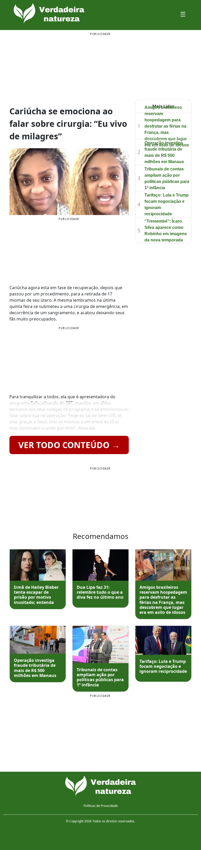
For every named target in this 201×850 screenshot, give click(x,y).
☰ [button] (183, 14)
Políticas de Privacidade (100, 806)
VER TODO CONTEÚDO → (69, 444)
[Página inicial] (100, 786)
